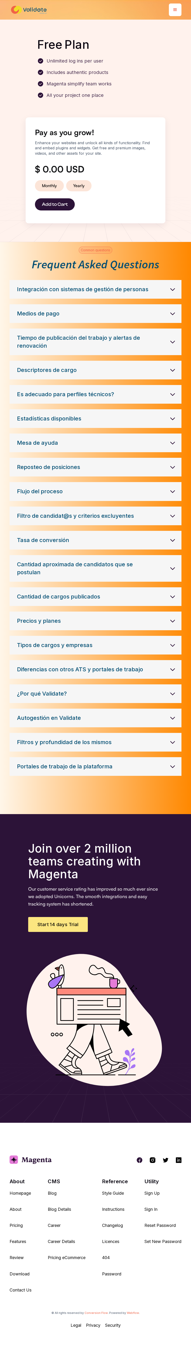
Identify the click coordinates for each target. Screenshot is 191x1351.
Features (18, 1241)
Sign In (150, 1209)
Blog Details (59, 1209)
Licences (110, 1241)
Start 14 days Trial (58, 924)
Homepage (20, 1193)
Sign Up (152, 1193)
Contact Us (20, 1290)
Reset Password (160, 1225)
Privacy (93, 1325)
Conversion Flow (96, 1313)
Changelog (112, 1225)
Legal (76, 1325)
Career (54, 1225)
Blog (52, 1193)
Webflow (133, 1313)
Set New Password (162, 1241)
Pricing (16, 1225)
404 (106, 1257)
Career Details (61, 1241)
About (15, 1209)
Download (20, 1273)
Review (17, 1257)
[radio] (49, 185)
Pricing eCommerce (66, 1257)
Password (111, 1273)
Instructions (113, 1209)
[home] (30, 9)
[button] (175, 10)
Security (113, 1325)
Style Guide (113, 1193)
